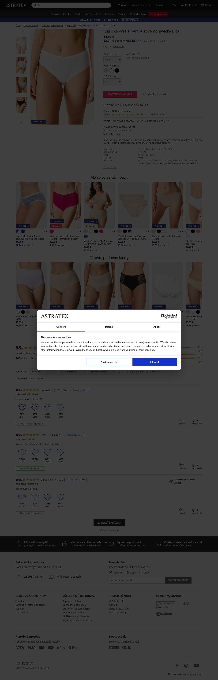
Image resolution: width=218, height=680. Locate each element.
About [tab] (156, 326)
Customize (107, 362)
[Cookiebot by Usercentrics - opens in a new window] (163, 316)
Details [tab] (109, 326)
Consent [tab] (61, 326)
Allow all (154, 362)
